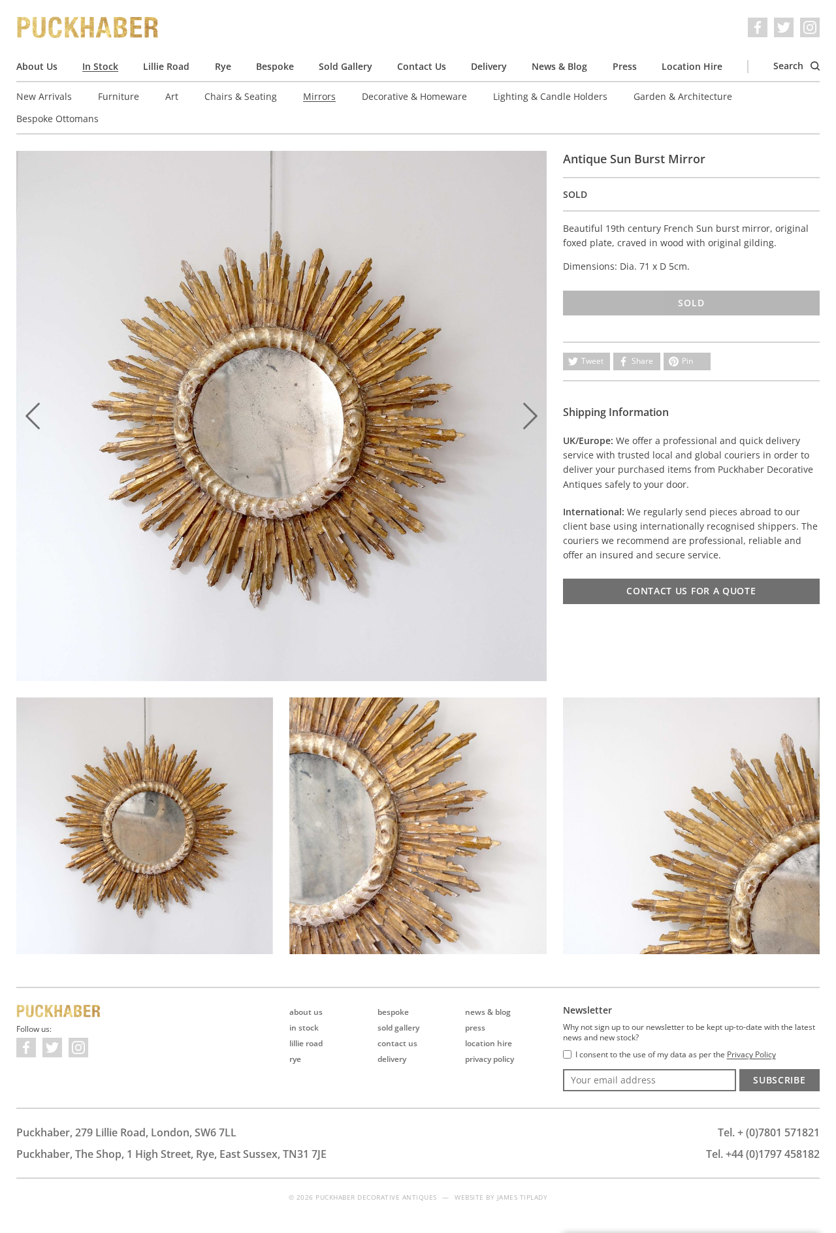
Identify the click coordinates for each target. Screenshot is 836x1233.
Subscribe (779, 1080)
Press (625, 66)
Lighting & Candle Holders (550, 96)
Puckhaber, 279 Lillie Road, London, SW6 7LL (126, 1132)
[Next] (530, 416)
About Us (36, 66)
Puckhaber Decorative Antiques (88, 27)
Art (171, 96)
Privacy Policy (489, 1059)
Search (789, 65)
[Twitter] (784, 27)
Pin (687, 360)
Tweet (592, 360)
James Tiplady (522, 1197)
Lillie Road (166, 66)
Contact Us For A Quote (691, 590)
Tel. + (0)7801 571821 (769, 1132)
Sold (691, 302)
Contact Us (421, 66)
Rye (223, 66)
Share (642, 360)
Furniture (118, 96)
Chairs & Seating (240, 96)
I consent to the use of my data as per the (675, 1054)
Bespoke (275, 66)
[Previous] (32, 416)
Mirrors (319, 96)
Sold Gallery (345, 66)
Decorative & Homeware (414, 96)
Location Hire (692, 66)
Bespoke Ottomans (57, 118)
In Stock (100, 66)
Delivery (489, 66)
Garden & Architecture (683, 96)
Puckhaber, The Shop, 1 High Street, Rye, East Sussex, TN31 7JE (171, 1154)
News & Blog (559, 66)
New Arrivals (44, 96)
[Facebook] (757, 27)
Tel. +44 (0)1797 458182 (763, 1154)
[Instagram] (810, 27)
